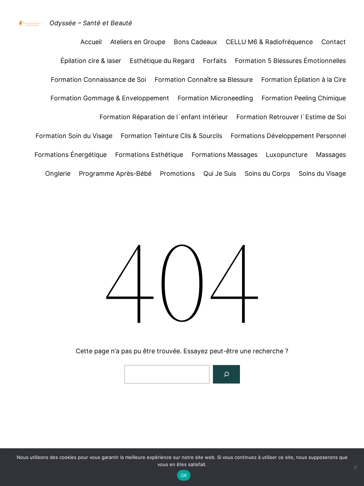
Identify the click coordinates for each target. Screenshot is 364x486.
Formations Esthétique (149, 154)
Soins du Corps (267, 173)
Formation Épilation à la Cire (303, 79)
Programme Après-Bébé (115, 173)
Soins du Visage (322, 173)
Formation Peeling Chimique (304, 98)
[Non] (355, 467)
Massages (331, 154)
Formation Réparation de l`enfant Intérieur (164, 117)
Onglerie (57, 173)
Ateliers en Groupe (137, 42)
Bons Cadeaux (195, 42)
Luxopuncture (286, 154)
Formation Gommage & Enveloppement (109, 98)
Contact (333, 42)
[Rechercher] (226, 374)
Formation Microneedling (215, 98)
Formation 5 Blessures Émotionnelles (290, 60)
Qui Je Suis (219, 173)
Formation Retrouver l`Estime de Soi (291, 117)
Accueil (91, 42)
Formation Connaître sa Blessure (204, 79)
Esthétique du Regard (162, 60)
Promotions (177, 173)
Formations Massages (224, 154)
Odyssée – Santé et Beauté (90, 23)
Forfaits (214, 60)
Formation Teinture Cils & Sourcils (171, 135)
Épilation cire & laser (90, 60)
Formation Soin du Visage (74, 135)
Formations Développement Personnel (288, 135)
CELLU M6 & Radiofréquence (269, 42)
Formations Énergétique (70, 154)
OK (184, 475)
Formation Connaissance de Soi (98, 79)
